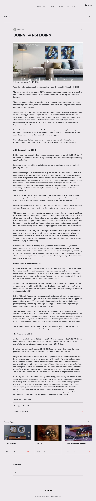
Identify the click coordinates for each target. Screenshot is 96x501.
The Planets (11, 444)
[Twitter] (48, 490)
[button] (90, 17)
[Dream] (48, 432)
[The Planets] (17, 432)
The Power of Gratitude (76, 444)
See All (90, 422)
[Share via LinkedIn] (23, 405)
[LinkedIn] (51, 490)
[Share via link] (28, 405)
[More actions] (81, 30)
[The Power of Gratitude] (78, 432)
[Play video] (48, 61)
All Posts (7, 17)
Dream (39, 444)
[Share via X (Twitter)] (19, 405)
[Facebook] (45, 490)
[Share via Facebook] (14, 405)
